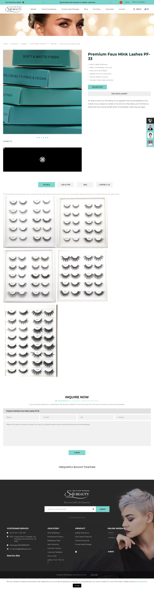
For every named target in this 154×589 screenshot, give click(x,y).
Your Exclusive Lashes (13, 2)
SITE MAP (94, 575)
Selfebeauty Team (53, 541)
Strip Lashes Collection (38, 44)
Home (5, 44)
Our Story (96, 9)
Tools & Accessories (49, 9)
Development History (55, 537)
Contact (122, 9)
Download (110, 9)
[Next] (111, 2)
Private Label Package (70, 9)
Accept (77, 585)
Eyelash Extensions (82, 533)
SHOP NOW (95, 2)
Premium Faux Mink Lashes (70, 44)
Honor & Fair (52, 556)
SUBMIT (77, 453)
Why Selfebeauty (53, 533)
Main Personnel (53, 544)
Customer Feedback (54, 552)
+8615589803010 (24, 545)
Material (53, 44)
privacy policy (142, 582)
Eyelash (33, 9)
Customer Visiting (54, 548)
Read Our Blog (13, 555)
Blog (86, 9)
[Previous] (43, 2)
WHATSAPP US (63, 401)
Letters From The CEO (55, 561)
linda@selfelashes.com (23, 549)
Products (14, 44)
